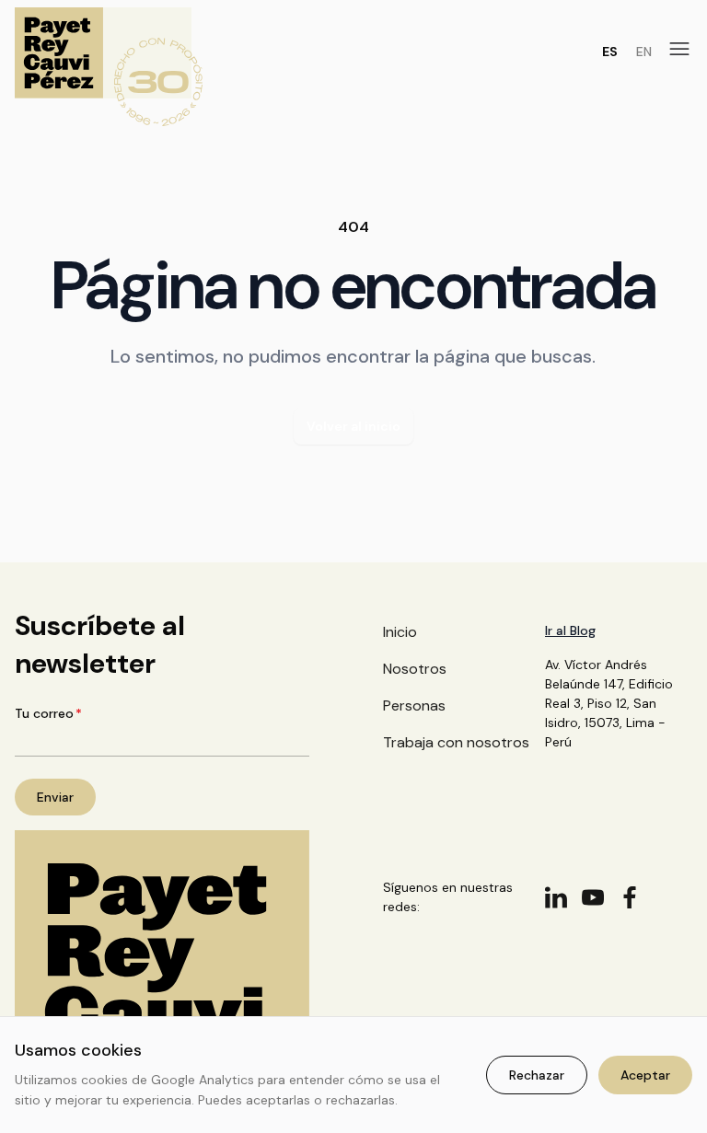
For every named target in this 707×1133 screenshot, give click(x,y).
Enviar (55, 797)
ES (610, 51)
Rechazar (536, 1075)
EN (644, 51)
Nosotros (414, 668)
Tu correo (48, 713)
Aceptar (645, 1075)
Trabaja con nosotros (456, 742)
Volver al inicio (353, 426)
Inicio (400, 632)
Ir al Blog (570, 630)
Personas (414, 705)
